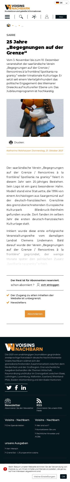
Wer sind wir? (42, 425)
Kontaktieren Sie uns (46, 429)
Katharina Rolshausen (19, 150)
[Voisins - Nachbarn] (9, 25)
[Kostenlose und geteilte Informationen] (23, 7)
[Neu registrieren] (46, 17)
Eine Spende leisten (15, 425)
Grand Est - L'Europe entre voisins (22, 452)
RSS (39, 405)
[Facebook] (16, 387)
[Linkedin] (23, 387)
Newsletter (12, 405)
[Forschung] (21, 17)
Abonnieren (35, 313)
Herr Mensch (12, 448)
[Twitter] (9, 388)
